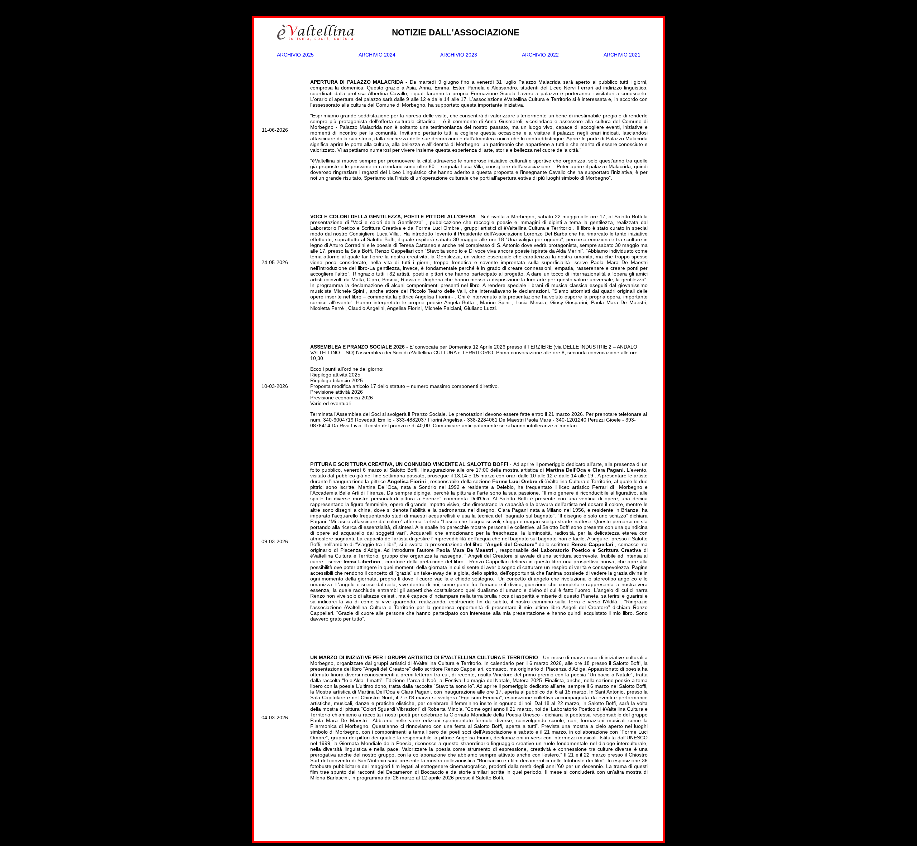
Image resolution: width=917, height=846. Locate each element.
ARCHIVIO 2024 (377, 55)
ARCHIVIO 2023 (458, 55)
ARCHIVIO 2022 (540, 55)
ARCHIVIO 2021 (622, 55)
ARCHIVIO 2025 (295, 55)
